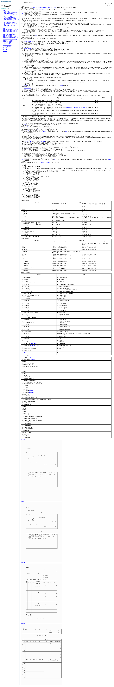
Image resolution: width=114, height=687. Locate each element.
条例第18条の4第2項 (28, 41)
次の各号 (43, 141)
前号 (38, 129)
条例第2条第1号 (42, 9)
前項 (23, 13)
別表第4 (48, 162)
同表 (66, 131)
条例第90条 (27, 130)
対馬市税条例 (43, 7)
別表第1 (45, 131)
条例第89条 (27, 126)
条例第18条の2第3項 (34, 343)
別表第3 (43, 162)
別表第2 (44, 134)
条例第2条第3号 (25, 352)
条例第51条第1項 (27, 48)
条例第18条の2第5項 (34, 345)
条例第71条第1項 (27, 88)
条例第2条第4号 (25, 354)
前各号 (25, 85)
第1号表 (94, 134)
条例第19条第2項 (28, 141)
